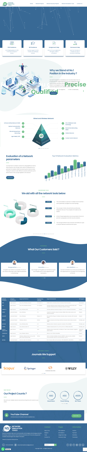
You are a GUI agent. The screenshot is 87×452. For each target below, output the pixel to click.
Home (31, 3)
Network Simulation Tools (68, 3)
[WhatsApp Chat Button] (3, 449)
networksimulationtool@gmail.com (25, 445)
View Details (10, 177)
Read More (53, 93)
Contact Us (79, 3)
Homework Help (75, 47)
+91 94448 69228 (9, 445)
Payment (74, 432)
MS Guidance (33, 47)
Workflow (74, 435)
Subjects (46, 432)
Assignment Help (54, 47)
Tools (45, 435)
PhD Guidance (12, 47)
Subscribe (76, 416)
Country (74, 430)
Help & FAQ (47, 430)
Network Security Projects (53, 3)
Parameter (75, 437)
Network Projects (40, 3)
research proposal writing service (10, 439)
